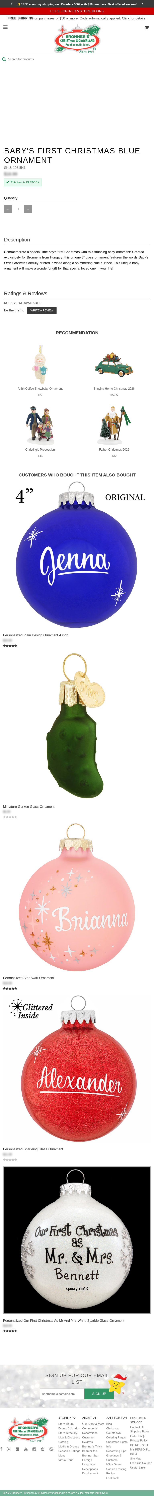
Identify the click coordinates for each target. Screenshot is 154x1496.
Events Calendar (68, 1428)
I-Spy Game (114, 1464)
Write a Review (41, 310)
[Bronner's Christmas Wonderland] (78, 38)
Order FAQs (137, 1436)
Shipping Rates (139, 1431)
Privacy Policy (139, 1440)
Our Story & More (93, 1423)
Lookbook (112, 1478)
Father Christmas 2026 (114, 449)
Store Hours (66, 1423)
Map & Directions (69, 1437)
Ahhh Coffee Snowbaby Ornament (40, 388)
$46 (40, 456)
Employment (90, 1473)
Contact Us (137, 1427)
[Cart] (146, 27)
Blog (109, 1423)
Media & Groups (68, 1446)
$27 (40, 395)
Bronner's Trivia (92, 1446)
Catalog (63, 1441)
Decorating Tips (116, 1450)
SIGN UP (99, 1394)
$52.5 (114, 395)
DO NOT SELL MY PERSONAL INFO (140, 1449)
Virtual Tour (65, 1460)
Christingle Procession (40, 449)
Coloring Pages (116, 1437)
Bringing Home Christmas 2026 (114, 388)
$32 (114, 456)
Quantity (10, 198)
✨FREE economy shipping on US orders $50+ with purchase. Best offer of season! (77, 4)
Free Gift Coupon (141, 1463)
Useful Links (138, 1467)
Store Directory (67, 1432)
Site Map (135, 1458)
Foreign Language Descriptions (90, 1464)
